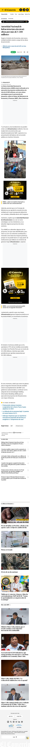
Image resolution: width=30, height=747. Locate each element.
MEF (12, 425)
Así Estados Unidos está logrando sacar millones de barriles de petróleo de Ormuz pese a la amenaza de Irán (13, 457)
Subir (14, 737)
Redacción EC (6, 82)
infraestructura (19, 425)
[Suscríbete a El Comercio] (23, 9)
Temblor (12, 14)
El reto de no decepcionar (9, 572)
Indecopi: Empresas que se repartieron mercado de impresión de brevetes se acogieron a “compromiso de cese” (14, 417)
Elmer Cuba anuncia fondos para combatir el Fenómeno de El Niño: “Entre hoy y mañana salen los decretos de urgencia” (15, 704)
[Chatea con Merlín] (20, 9)
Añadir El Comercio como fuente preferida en (15, 21)
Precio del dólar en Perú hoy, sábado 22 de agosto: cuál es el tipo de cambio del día (15, 526)
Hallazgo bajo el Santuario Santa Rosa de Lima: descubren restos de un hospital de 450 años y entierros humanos (12, 443)
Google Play (19, 716)
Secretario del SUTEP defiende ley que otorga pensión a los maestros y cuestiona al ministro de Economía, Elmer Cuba (14, 654)
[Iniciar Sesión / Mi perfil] (27, 9)
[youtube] (16, 722)
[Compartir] (27, 52)
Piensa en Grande (7, 550)
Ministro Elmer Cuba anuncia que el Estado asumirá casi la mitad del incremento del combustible (12, 628)
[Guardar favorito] (24, 52)
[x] (11, 722)
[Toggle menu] (2, 9)
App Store (11, 716)
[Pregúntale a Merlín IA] (27, 737)
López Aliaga (21, 14)
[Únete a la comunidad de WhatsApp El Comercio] (13, 52)
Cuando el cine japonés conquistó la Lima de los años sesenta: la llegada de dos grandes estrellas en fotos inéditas (13, 464)
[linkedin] (19, 722)
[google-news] (22, 722)
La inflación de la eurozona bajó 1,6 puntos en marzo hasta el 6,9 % (16, 412)
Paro (16, 14)
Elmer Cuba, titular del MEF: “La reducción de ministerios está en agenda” (14, 679)
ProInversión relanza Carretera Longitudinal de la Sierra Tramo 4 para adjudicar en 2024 (14, 407)
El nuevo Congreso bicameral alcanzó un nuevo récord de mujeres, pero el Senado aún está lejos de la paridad (13, 478)
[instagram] (14, 722)
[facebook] (8, 722)
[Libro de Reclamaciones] (19, 726)
